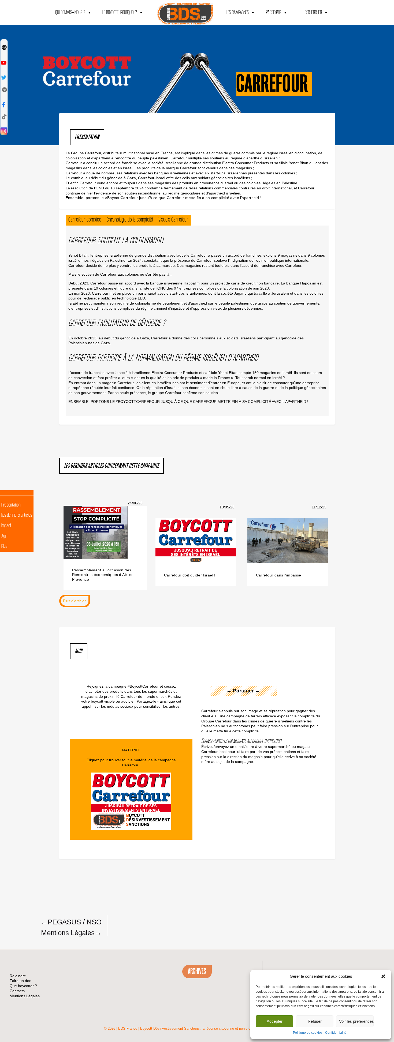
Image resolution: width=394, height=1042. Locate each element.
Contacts (17, 991)
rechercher (313, 13)
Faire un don (20, 981)
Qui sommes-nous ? (70, 13)
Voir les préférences (356, 1021)
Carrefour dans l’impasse (278, 575)
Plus (4, 546)
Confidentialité (335, 1032)
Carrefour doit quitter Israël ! (189, 575)
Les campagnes (237, 13)
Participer (273, 13)
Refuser (315, 1021)
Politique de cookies (307, 1032)
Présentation (11, 505)
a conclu (90, 163)
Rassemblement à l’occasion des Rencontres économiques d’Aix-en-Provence (103, 575)
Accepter (275, 1021)
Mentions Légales (71, 932)
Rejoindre (18, 976)
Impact (6, 526)
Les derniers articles (16, 515)
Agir (4, 536)
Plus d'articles (74, 601)
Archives (197, 971)
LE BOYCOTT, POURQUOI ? (119, 13)
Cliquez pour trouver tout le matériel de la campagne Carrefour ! (131, 762)
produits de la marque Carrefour (169, 168)
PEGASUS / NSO (71, 921)
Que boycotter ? (23, 986)
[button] (383, 976)
